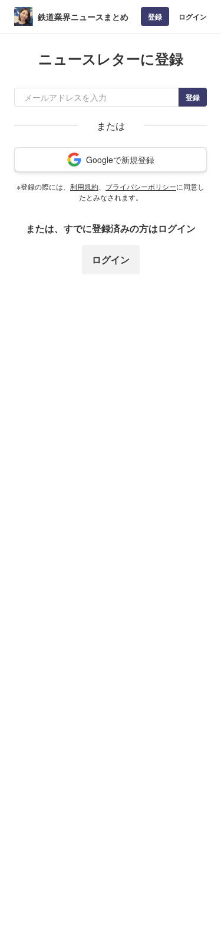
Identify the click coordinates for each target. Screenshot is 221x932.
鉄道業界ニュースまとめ (83, 16)
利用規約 (84, 186)
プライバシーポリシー (140, 186)
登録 (155, 16)
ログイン (193, 16)
